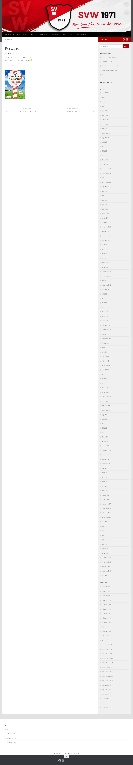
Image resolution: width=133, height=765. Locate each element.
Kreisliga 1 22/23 (106, 685)
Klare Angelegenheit (107, 75)
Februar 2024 (105, 213)
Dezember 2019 (106, 397)
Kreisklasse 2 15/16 (107, 645)
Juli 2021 (104, 348)
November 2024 (106, 173)
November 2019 (106, 401)
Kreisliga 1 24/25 (106, 694)
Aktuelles (8, 34)
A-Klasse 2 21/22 (106, 613)
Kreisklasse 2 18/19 (107, 658)
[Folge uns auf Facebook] (124, 39)
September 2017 (106, 517)
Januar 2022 (105, 321)
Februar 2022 (105, 316)
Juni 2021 (104, 352)
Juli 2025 (104, 142)
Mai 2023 (104, 254)
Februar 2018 (105, 495)
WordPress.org (11, 743)
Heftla (64, 34)
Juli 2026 (104, 97)
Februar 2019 (105, 441)
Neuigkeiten (105, 698)
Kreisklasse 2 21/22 (107, 667)
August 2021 (105, 343)
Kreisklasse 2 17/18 (107, 654)
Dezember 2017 (106, 504)
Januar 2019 (105, 446)
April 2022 (104, 307)
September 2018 (106, 464)
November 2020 (106, 356)
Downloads (43, 34)
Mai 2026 (104, 106)
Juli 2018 (104, 473)
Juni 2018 (104, 477)
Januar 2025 (105, 164)
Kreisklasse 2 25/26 (107, 680)
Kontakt (71, 34)
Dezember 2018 (106, 450)
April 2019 (104, 432)
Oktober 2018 (106, 459)
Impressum (57, 753)
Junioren (104, 640)
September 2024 (106, 182)
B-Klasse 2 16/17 (106, 636)
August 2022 (105, 289)
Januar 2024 (105, 218)
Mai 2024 (104, 200)
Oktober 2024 (106, 178)
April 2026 (104, 111)
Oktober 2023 (106, 231)
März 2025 (105, 160)
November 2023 (106, 227)
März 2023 (105, 263)
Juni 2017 (104, 531)
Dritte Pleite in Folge (107, 61)
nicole (10, 53)
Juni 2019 (104, 423)
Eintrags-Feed (11, 734)
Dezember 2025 (106, 120)
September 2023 (106, 236)
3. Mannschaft (106, 596)
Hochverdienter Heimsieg (109, 57)
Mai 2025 (104, 151)
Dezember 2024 (106, 169)
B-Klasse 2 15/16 (106, 631)
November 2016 (106, 562)
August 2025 (105, 138)
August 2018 (105, 468)
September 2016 (106, 571)
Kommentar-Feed (12, 738)
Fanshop (25, 34)
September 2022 (106, 285)
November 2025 (106, 124)
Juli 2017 (104, 526)
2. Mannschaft (106, 591)
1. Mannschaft (106, 587)
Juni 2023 (104, 249)
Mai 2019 (104, 428)
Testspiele (104, 703)
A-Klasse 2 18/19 (106, 605)
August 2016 (105, 575)
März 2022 (105, 312)
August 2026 (105, 93)
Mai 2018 (104, 482)
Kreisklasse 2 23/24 (107, 672)
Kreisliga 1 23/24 (106, 689)
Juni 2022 (104, 298)
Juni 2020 (104, 374)
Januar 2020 (105, 392)
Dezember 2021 (106, 325)
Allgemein (8, 40)
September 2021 (106, 339)
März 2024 (105, 209)
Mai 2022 (104, 303)
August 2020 (105, 370)
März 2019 (105, 437)
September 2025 (106, 133)
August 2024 (105, 187)
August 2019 (105, 415)
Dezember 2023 (106, 222)
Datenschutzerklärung (72, 753)
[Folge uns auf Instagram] (127, 39)
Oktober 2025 (106, 129)
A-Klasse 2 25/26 (106, 618)
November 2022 (106, 276)
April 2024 (104, 205)
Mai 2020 (104, 379)
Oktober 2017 (106, 513)
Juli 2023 (104, 245)
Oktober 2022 (106, 280)
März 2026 (105, 115)
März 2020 (105, 388)
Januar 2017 (105, 553)
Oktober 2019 (106, 406)
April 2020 (104, 383)
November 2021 (106, 330)
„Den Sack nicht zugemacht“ (110, 66)
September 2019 (106, 410)
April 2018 (104, 486)
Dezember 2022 (106, 272)
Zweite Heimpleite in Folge (109, 70)
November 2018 (106, 455)
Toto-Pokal (105, 707)
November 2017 (106, 508)
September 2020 (106, 365)
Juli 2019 (104, 419)
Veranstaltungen (54, 34)
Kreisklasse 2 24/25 (107, 676)
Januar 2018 (105, 499)
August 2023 (105, 240)
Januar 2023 (105, 267)
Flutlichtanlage (81, 34)
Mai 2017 (104, 535)
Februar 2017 (105, 549)
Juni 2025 (104, 146)
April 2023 (104, 258)
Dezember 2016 (106, 558)
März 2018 (105, 490)
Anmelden (9, 729)
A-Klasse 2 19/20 (106, 609)
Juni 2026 (104, 102)
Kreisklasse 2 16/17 (107, 649)
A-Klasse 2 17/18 (106, 600)
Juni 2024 (104, 196)
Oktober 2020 (106, 361)
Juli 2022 (104, 294)
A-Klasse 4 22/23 (106, 622)
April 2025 (104, 155)
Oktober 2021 (106, 334)
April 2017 (104, 540)
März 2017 (105, 544)
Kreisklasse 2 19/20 (107, 663)
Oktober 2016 (106, 566)
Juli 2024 (104, 191)
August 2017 (105, 522)
